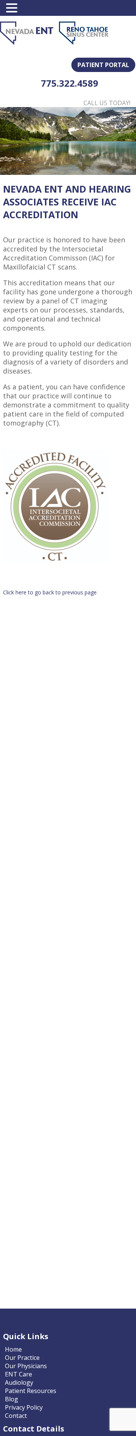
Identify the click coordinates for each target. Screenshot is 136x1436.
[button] (13, 8)
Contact (16, 1416)
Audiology (19, 1382)
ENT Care (18, 1374)
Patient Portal (103, 65)
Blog (11, 1399)
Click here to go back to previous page (50, 592)
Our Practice (22, 1357)
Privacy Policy (24, 1407)
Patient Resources (30, 1391)
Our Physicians (26, 1366)
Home (13, 1349)
